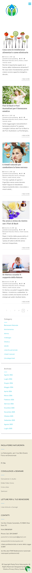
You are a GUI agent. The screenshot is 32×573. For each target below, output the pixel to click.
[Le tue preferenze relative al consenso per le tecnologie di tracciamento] (29, 570)
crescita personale (10, 350)
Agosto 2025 (8, 424)
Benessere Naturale (8, 60)
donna (16, 60)
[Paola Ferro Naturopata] (11, 10)
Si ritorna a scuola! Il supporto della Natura (12, 276)
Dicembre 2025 (9, 408)
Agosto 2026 (8, 375)
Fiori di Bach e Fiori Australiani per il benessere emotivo (14, 108)
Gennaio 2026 (9, 404)
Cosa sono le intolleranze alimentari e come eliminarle (15, 51)
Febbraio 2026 (9, 399)
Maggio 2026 (8, 387)
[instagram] (3, 463)
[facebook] (1, 463)
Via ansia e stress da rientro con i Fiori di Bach (14, 222)
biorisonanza (9, 329)
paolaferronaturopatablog (10, 58)
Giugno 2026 (8, 383)
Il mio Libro (5, 487)
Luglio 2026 (8, 379)
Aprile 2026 (8, 391)
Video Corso (9, 483)
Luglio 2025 (8, 428)
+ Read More (26, 79)
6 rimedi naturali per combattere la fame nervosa (14, 166)
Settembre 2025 (9, 420)
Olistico (21, 60)
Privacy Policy (14, 569)
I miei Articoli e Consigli (9, 507)
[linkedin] (4, 463)
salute (9, 62)
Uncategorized (9, 358)
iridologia (22, 175)
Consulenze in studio (8, 479)
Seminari (4, 491)
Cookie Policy (24, 569)
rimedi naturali (12, 177)
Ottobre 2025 (8, 416)
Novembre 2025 (9, 412)
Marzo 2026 (8, 395)
